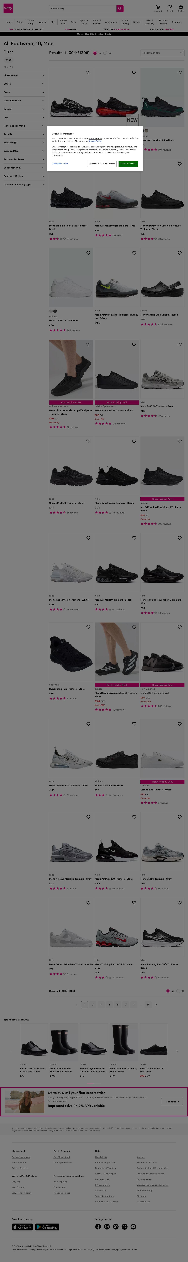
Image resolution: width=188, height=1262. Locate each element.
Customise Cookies (60, 163)
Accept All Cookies (128, 163)
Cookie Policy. (95, 141)
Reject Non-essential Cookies (102, 163)
